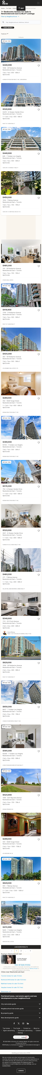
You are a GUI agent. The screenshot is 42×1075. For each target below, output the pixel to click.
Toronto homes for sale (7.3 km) (11, 976)
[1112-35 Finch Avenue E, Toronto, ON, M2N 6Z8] (21, 614)
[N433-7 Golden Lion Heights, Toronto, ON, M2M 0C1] (21, 923)
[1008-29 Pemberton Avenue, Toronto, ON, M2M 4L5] (21, 61)
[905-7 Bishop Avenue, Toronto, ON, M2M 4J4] (21, 879)
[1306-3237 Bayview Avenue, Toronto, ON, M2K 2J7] (21, 791)
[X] (19, 1023)
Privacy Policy (16, 1062)
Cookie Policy (6, 1065)
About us (36, 1028)
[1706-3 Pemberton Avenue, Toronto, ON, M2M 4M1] (21, 306)
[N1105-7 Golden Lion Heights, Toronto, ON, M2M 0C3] (21, 438)
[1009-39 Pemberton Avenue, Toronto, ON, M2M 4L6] (21, 658)
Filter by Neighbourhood (9, 16)
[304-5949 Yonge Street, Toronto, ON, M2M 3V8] (21, 394)
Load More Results (21, 947)
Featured (3, 34)
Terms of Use (33, 968)
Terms (24, 1043)
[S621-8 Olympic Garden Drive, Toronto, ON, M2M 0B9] (21, 526)
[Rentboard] (24, 1037)
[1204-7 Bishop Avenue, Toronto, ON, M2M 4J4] (21, 193)
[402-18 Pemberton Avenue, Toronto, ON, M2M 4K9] (21, 350)
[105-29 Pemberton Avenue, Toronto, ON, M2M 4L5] (21, 261)
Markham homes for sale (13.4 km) (12, 983)
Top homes (6, 1028)
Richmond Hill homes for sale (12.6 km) (13, 979)
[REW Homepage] (5, 3)
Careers (38, 1030)
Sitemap (20, 1033)
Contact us (26, 1028)
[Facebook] (14, 1023)
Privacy (18, 1043)
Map (22, 8)
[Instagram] (23, 1023)
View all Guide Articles (22, 965)
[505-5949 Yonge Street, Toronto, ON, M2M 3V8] (21, 835)
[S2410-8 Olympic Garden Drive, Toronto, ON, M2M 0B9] (21, 105)
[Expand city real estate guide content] (21, 1004)
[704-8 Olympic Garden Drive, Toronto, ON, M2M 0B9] (21, 482)
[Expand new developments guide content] (21, 1017)
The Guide (16, 1028)
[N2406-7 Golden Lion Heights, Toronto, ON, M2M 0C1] (21, 747)
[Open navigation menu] (38, 3)
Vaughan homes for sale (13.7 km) (12, 987)
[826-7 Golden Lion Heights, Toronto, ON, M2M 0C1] (21, 149)
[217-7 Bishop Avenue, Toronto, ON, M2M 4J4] (21, 570)
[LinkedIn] (28, 1023)
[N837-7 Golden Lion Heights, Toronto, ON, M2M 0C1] (21, 702)
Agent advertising (9, 1030)
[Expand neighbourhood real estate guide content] (21, 1008)
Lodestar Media (22, 1041)
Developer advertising (25, 1030)
